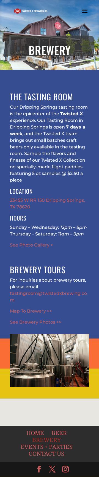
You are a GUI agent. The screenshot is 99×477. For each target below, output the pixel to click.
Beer (59, 433)
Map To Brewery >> (31, 311)
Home (35, 433)
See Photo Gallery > (31, 245)
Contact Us (46, 454)
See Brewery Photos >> (35, 322)
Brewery (46, 440)
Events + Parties (47, 447)
